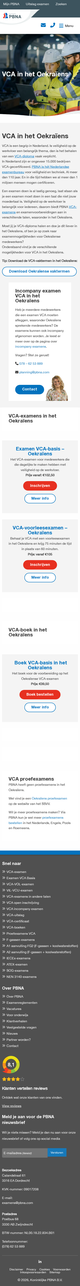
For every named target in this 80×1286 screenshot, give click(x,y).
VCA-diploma (24, 156)
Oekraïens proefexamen (49, 798)
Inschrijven (40, 486)
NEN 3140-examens (22, 976)
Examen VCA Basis (21, 878)
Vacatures (14, 1009)
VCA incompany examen (25, 909)
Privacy (31, 1269)
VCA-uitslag (15, 915)
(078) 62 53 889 (13, 1246)
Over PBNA (15, 996)
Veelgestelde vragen (22, 1027)
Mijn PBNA (11, 4)
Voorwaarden (62, 1269)
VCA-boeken (16, 927)
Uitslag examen (37, 4)
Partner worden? (19, 1039)
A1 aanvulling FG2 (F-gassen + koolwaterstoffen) (42, 946)
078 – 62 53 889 (30, 363)
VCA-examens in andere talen (29, 896)
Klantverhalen (17, 1021)
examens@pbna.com (17, 1203)
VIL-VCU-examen (20, 890)
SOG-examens (17, 970)
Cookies (44, 1269)
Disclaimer (16, 1269)
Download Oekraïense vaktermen (39, 272)
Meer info (40, 499)
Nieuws (12, 1033)
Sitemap (54, 1272)
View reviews (11, 1106)
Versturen (57, 1152)
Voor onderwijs (17, 1015)
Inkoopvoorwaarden (33, 1272)
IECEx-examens (18, 958)
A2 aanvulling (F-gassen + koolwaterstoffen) (39, 952)
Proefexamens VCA (21, 933)
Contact (29, 389)
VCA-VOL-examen (20, 884)
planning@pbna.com (34, 372)
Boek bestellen (40, 695)
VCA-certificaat (18, 921)
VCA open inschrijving (23, 902)
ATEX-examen (17, 964)
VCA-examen (16, 872)
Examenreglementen (22, 1002)
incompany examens (30, 346)
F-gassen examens (21, 939)
